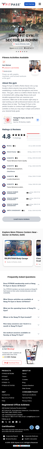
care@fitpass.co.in (32, 417)
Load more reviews (21, 219)
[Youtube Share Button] (13, 422)
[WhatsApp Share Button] (20, 422)
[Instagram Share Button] (9, 422)
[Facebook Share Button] (3, 422)
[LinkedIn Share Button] (16, 422)
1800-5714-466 (15, 417)
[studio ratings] (33, 48)
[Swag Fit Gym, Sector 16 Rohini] (37, 120)
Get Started (29, 4)
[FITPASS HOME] (11, 4)
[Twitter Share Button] (6, 422)
